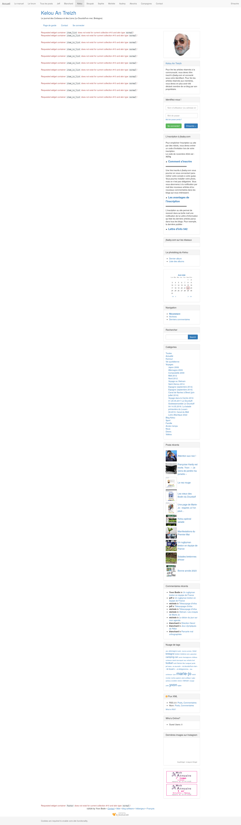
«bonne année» (187, 651)
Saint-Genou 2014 (176, 384)
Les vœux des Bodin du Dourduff (187, 495)
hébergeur (140, 808)
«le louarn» (171, 668)
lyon (174, 674)
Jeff (58, 3)
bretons (183, 654)
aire (167, 651)
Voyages (169, 364)
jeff (167, 666)
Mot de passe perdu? (174, 119)
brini (188, 654)
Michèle (111, 3)
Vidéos (169, 434)
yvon (173, 684)
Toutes (169, 353)
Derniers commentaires (179, 319)
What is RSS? (171, 709)
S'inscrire (235, 3)
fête (183, 663)
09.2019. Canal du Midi (178, 412)
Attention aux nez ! (187, 455)
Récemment (174, 313)
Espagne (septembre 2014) (180, 386)
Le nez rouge (184, 482)
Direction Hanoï (188, 623)
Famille (169, 423)
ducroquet (179, 660)
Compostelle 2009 (176, 372)
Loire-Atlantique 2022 (177, 414)
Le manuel (19, 3)
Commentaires (190, 702)
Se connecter (78, 25)
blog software (128, 808)
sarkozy (168, 681)
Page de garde (49, 25)
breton (177, 654)
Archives (173, 316)
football (169, 663)
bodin (179, 651)
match (194, 674)
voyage (192, 681)
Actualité (169, 356)
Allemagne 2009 (175, 370)
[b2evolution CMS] (120, 814)
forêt (175, 663)
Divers (168, 431)
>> (191, 296)
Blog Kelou (170, 417)
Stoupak (90, 3)
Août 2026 (181, 275)
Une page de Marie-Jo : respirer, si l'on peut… (187, 508)
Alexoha (133, 3)
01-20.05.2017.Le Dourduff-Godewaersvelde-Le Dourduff (181, 402)
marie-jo (183, 673)
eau (185, 660)
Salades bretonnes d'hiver (187, 558)
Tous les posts (46, 3)
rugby (193, 678)
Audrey (122, 3)
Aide (118, 808)
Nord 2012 (173, 378)
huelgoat (188, 663)
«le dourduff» (176, 666)
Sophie (101, 3)
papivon (178, 678)
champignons (187, 657)
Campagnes (146, 3)
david (174, 660)
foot (193, 660)
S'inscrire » (191, 125)
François (150, 808)
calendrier (193, 654)
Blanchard (68, 3)
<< (173, 296)
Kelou (79, 3)
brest (194, 651)
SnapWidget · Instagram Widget (187, 762)
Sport (168, 420)
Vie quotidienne (172, 361)
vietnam (186, 680)
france (179, 663)
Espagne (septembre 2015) (180, 389)
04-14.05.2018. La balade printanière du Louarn (179, 408)
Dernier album (175, 258)
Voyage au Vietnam (176, 381)
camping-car (172, 657)
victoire (179, 681)
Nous (168, 428)
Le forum (32, 3)
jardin (193, 663)
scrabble (174, 681)
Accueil (6, 3)
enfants (189, 660)
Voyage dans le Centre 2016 (180, 398)
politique (188, 678)
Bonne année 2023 (187, 570)
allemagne (173, 651)
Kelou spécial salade (184, 520)
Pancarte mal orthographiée (181, 633)
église (179, 685)
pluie (183, 678)
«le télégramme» (182, 669)
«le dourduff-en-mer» (190, 666)
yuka (167, 685)
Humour (169, 358)
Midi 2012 (172, 375)
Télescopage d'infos (188, 603)
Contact (159, 3)
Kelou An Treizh (58, 12)
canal (180, 657)
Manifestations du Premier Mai (186, 533)
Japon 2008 (173, 367)
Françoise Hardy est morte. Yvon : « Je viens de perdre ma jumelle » (187, 469)
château (194, 657)
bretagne (170, 653)
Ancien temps (172, 426)
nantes (173, 678)
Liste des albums (176, 261)
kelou (170, 666)
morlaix (168, 678)
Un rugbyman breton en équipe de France (187, 545)
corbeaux (169, 660)
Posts (180, 702)
